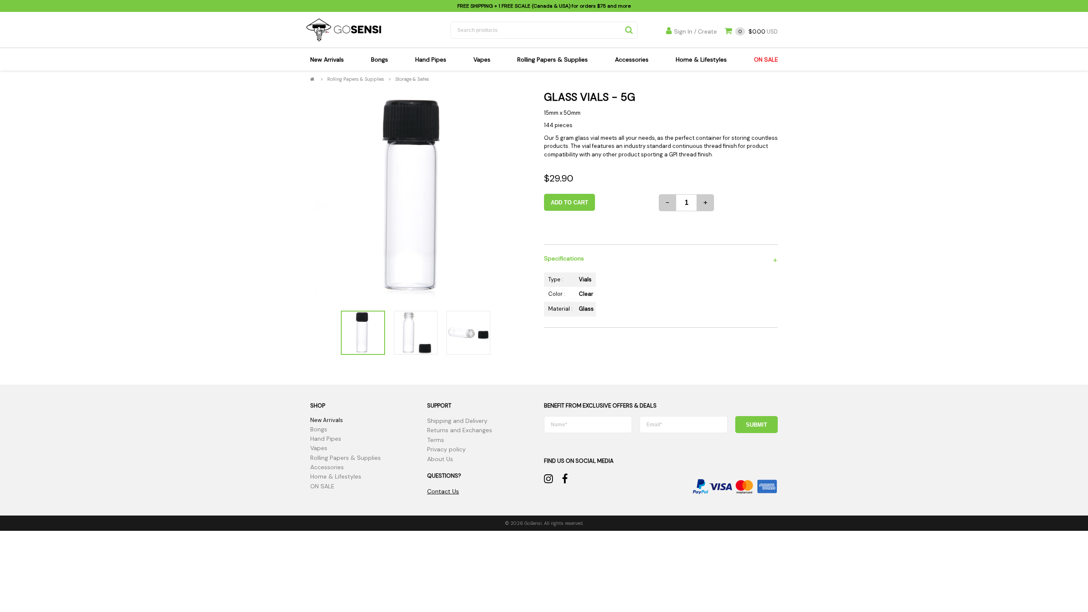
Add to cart (569, 202)
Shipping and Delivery (457, 421)
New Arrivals (327, 59)
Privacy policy (446, 449)
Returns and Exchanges (459, 430)
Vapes (481, 59)
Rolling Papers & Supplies (552, 59)
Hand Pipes (430, 59)
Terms (435, 440)
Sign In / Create (695, 31)
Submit (756, 425)
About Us (440, 459)
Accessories (632, 59)
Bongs (379, 59)
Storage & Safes (412, 79)
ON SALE (766, 59)
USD (758, 31)
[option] (415, 197)
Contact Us (443, 491)
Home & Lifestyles (701, 59)
